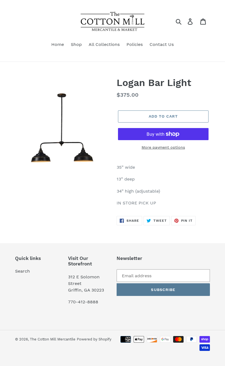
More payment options (163, 147)
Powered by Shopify (94, 339)
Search (22, 271)
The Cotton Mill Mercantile (52, 339)
